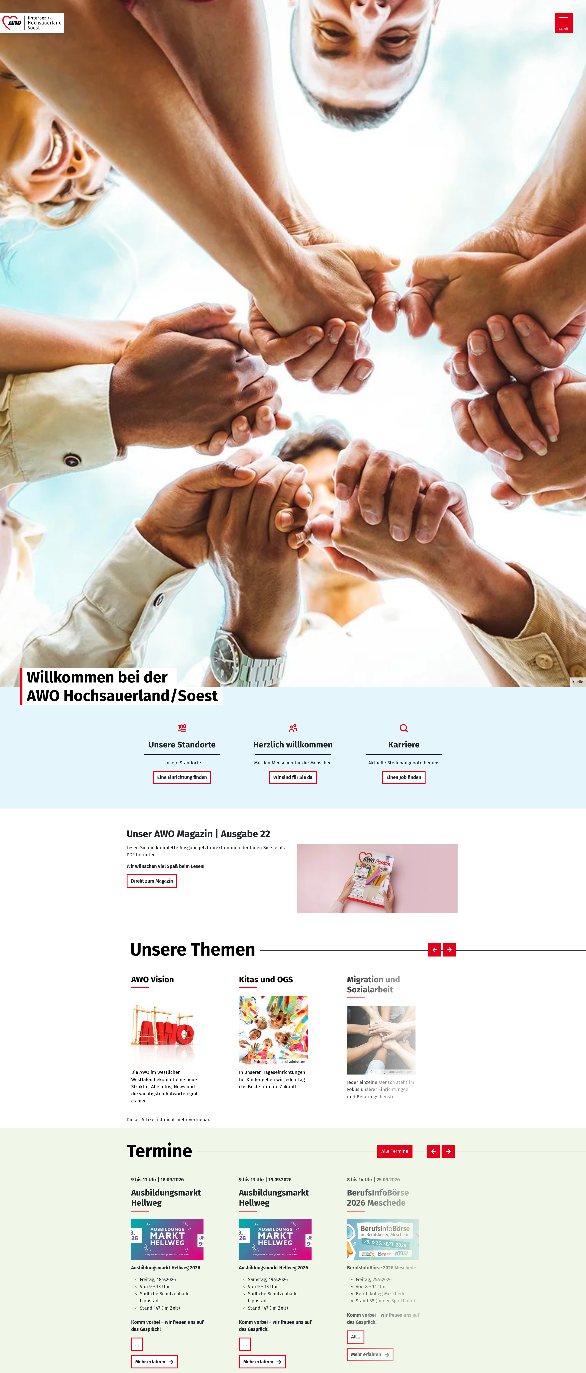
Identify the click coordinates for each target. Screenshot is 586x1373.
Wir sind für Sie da (292, 777)
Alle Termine (394, 1151)
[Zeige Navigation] (563, 20)
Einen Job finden (403, 777)
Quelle (578, 682)
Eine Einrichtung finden (182, 777)
